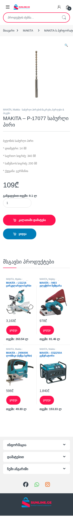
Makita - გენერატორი (48, 350)
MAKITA (28, 30)
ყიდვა (23, 233)
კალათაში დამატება (32, 220)
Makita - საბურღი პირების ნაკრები (32, 109)
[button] (66, 45)
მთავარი (8, 30)
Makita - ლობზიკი (14, 350)
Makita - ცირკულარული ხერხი (18, 280)
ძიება (64, 17)
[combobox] (30, 17)
